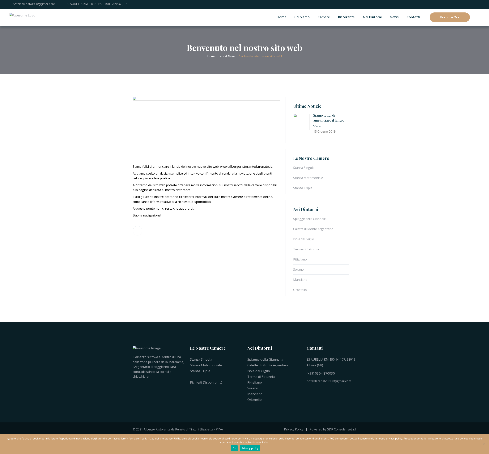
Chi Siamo (302, 17)
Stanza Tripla (302, 188)
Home (281, 17)
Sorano (298, 269)
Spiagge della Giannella (309, 219)
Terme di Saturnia (306, 249)
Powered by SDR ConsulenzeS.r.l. (333, 429)
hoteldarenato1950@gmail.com (34, 4)
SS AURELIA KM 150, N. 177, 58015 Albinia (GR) (96, 4)
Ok (234, 448)
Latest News (227, 56)
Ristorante (346, 17)
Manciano (300, 280)
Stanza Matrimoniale (308, 178)
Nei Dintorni (372, 17)
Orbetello (300, 290)
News (394, 17)
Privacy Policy (293, 429)
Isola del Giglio (303, 239)
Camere (324, 17)
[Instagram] (315, 390)
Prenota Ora (449, 17)
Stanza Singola (303, 168)
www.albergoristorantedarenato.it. (246, 166)
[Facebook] (308, 390)
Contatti (413, 17)
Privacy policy (250, 448)
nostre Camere (232, 196)
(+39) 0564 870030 (321, 373)
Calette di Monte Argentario (313, 229)
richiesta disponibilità (194, 201)
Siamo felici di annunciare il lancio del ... (328, 120)
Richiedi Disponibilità (206, 382)
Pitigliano (300, 259)
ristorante (183, 190)
